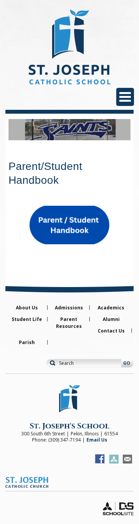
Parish (27, 342)
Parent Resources (69, 322)
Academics (111, 307)
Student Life (27, 319)
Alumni (111, 319)
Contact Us (111, 331)
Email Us (96, 440)
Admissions (69, 307)
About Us (27, 307)
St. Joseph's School (69, 426)
